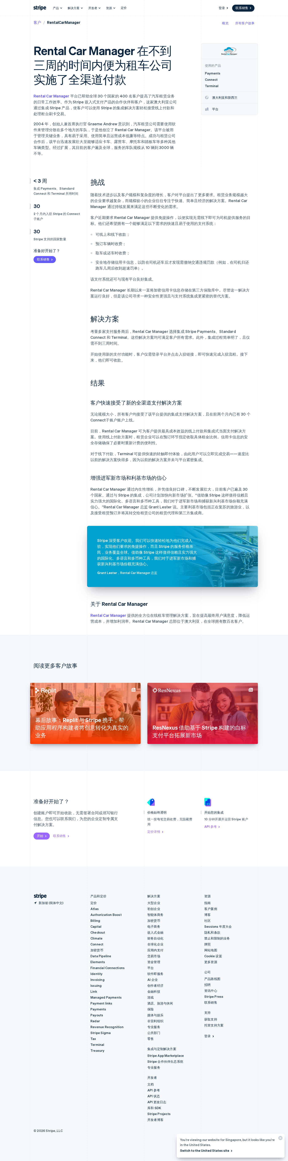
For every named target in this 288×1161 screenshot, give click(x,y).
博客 (207, 915)
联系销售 (242, 8)
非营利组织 (155, 1021)
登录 (222, 8)
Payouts (96, 1015)
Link (93, 991)
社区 (207, 920)
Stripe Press (213, 996)
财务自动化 (155, 938)
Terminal (97, 1044)
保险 (150, 1009)
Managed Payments (106, 997)
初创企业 (153, 909)
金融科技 (153, 991)
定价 (124, 7)
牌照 (207, 944)
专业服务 (153, 1027)
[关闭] (280, 1139)
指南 (207, 903)
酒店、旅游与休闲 (160, 1003)
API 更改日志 (156, 1102)
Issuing (96, 985)
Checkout (97, 932)
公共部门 (153, 1033)
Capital (95, 926)
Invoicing (97, 979)
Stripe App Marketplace (165, 1055)
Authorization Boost (106, 915)
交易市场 (153, 956)
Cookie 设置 (213, 956)
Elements (97, 962)
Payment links (101, 1003)
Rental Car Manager (51, 95)
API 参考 (210, 826)
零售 (150, 1039)
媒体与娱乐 (155, 1015)
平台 (150, 968)
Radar (95, 1021)
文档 (150, 1084)
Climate (96, 938)
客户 (37, 22)
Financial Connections (107, 968)
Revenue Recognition (107, 1027)
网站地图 (210, 950)
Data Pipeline (100, 956)
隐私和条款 (212, 932)
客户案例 (210, 909)
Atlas (94, 909)
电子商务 (153, 926)
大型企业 (153, 903)
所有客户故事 (244, 23)
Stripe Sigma (100, 1033)
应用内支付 (155, 950)
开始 (40, 836)
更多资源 (210, 962)
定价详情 (153, 831)
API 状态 (153, 1096)
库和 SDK (154, 1108)
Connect (96, 944)
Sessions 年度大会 (218, 926)
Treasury (97, 1050)
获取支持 (210, 1019)
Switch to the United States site (204, 1150)
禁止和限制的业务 (217, 938)
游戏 (150, 997)
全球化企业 (155, 944)
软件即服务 (155, 974)
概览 (225, 23)
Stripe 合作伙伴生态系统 (165, 1061)
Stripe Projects (159, 1114)
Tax (93, 1039)
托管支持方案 (213, 1025)
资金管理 (153, 962)
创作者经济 (155, 985)
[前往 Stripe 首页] (38, 896)
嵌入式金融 (155, 932)
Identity (96, 974)
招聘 (207, 985)
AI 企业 (152, 979)
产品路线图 (212, 979)
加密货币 (96, 950)
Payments (98, 1009)
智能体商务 (155, 915)
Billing (95, 920)
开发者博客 (155, 1120)
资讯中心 (210, 990)
